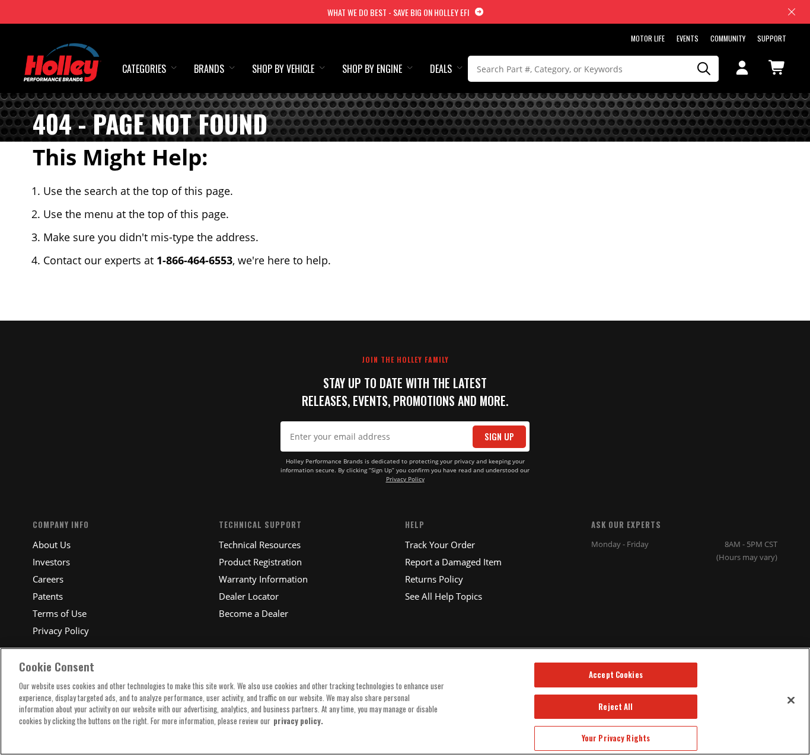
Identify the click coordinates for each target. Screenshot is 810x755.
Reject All (615, 706)
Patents (48, 596)
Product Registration (260, 562)
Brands (209, 69)
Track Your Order (440, 545)
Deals (441, 69)
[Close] (791, 700)
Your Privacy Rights (616, 738)
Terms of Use (60, 613)
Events (688, 38)
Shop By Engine (372, 69)
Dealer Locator (249, 596)
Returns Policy (434, 579)
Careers (48, 579)
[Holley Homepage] (62, 51)
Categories (144, 69)
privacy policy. (298, 721)
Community (727, 38)
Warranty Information (263, 579)
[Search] (703, 69)
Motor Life (648, 38)
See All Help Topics (443, 596)
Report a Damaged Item (453, 562)
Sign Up (499, 436)
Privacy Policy (405, 479)
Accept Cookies (616, 674)
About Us (52, 545)
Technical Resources (260, 545)
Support (771, 38)
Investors (51, 562)
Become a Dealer (253, 613)
